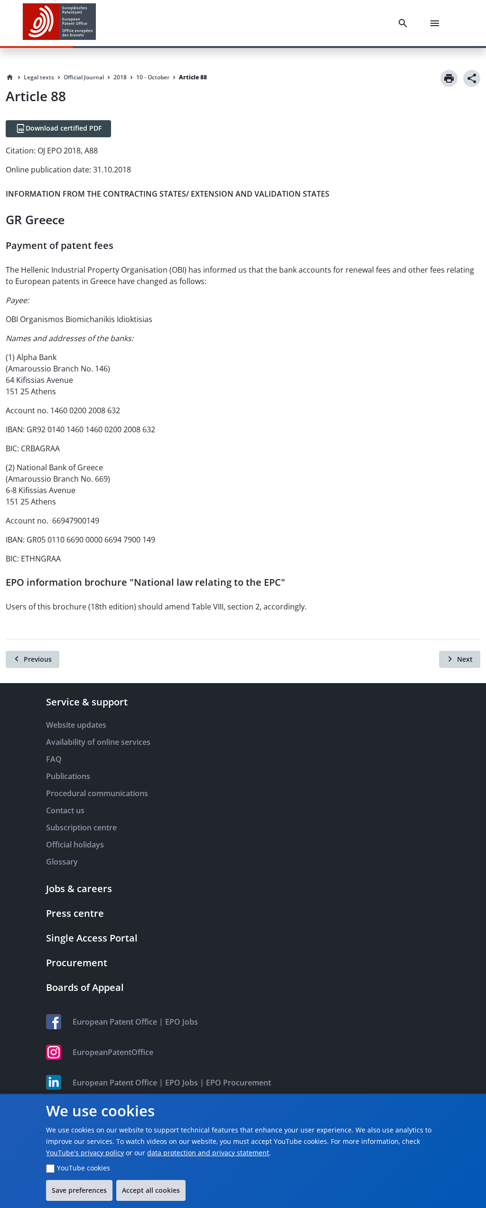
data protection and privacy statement (208, 1152)
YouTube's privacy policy (85, 1152)
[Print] (449, 78)
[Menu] (436, 23)
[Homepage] (10, 77)
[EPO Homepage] (59, 23)
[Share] (471, 78)
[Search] (405, 23)
